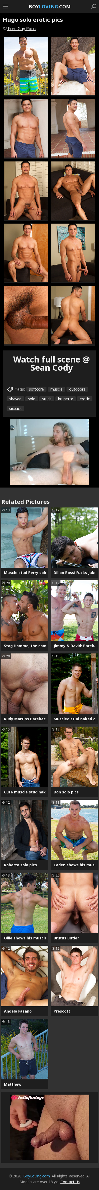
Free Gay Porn (21, 28)
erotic (85, 398)
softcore (36, 389)
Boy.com (49, 6)
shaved (15, 398)
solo (31, 398)
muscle (56, 389)
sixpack (15, 408)
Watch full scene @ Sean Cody (51, 363)
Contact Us (70, 1181)
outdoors (77, 389)
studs (46, 398)
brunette (65, 398)
